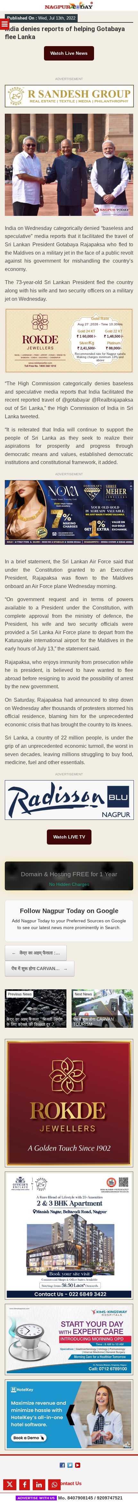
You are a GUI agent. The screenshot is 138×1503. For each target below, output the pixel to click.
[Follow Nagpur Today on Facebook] (62, 1465)
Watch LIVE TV (69, 836)
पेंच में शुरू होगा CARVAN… (40, 968)
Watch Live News (69, 53)
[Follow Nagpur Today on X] (70, 1465)
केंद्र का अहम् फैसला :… (36, 952)
